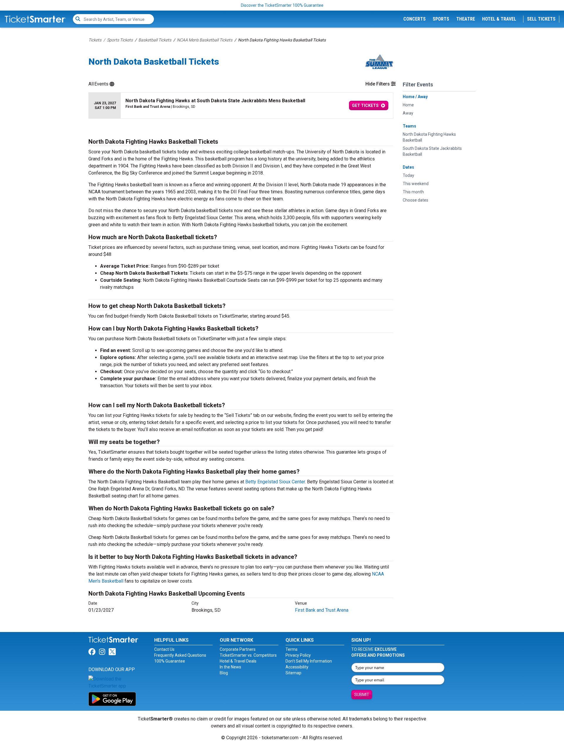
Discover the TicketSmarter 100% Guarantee (282, 5)
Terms (292, 649)
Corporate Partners (238, 649)
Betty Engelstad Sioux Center (275, 482)
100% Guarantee (169, 661)
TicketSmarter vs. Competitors (248, 655)
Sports (441, 19)
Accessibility (297, 667)
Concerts (414, 19)
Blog (224, 672)
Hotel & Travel (499, 19)
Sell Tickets (541, 19)
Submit (361, 694)
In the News (230, 667)
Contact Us (164, 649)
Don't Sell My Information (309, 661)
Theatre (465, 19)
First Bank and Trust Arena (321, 610)
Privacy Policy (298, 655)
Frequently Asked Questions (180, 655)
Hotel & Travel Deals (238, 661)
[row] (240, 106)
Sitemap (293, 672)
